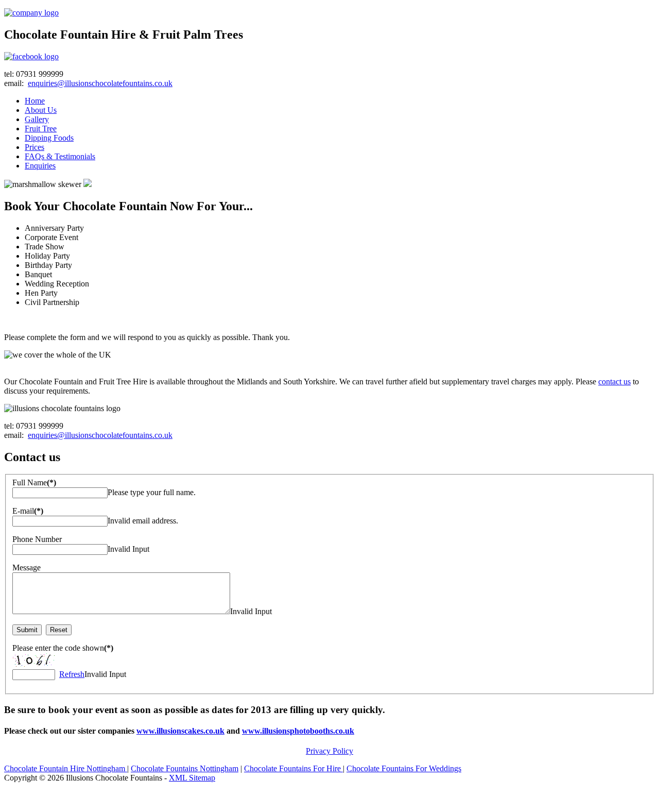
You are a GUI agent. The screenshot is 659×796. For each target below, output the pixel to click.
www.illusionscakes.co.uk (180, 730)
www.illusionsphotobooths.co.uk (298, 730)
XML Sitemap (192, 777)
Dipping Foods (49, 137)
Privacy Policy (329, 751)
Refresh (71, 674)
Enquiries (40, 165)
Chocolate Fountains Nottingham (184, 768)
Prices (34, 147)
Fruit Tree (41, 128)
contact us (614, 381)
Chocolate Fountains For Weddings (403, 768)
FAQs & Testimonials (60, 156)
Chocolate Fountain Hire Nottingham (65, 768)
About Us (41, 110)
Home (35, 100)
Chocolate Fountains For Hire (293, 768)
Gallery (37, 119)
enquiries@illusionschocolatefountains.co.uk (100, 83)
